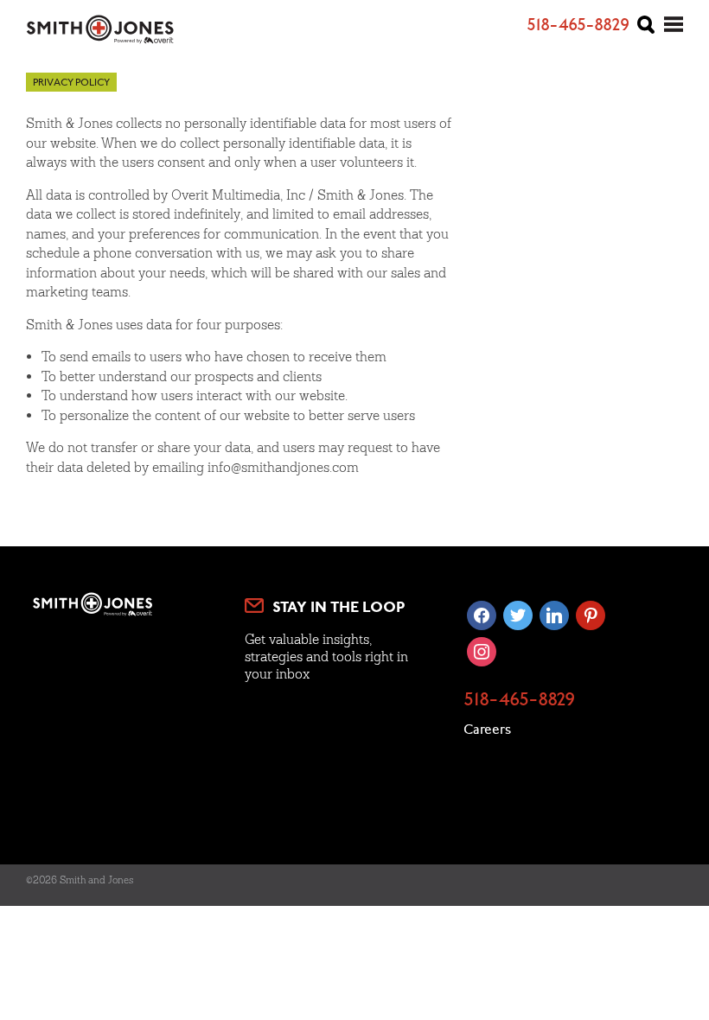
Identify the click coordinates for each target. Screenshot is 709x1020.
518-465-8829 (519, 701)
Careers (487, 730)
